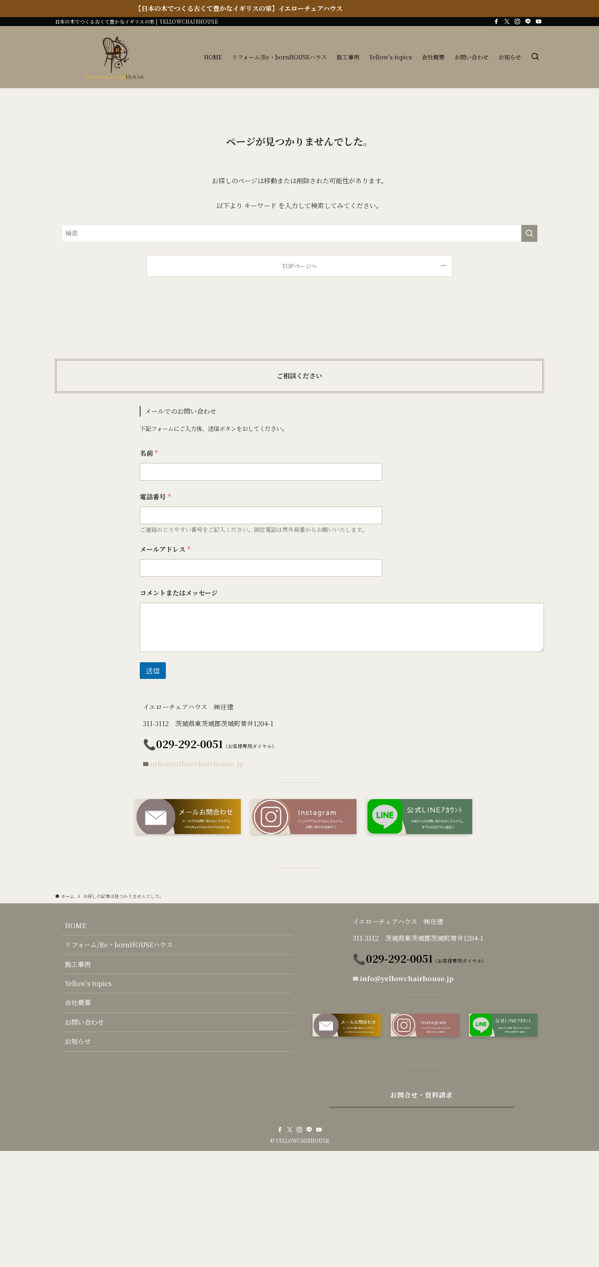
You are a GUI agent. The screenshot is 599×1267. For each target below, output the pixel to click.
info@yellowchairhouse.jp (197, 764)
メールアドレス (165, 549)
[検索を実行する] (529, 233)
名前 (149, 453)
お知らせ (78, 1041)
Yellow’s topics (88, 983)
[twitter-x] (507, 21)
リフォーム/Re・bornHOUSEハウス (119, 944)
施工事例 (78, 964)
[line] (528, 21)
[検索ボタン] (535, 57)
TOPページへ (299, 265)
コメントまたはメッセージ (179, 593)
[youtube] (538, 21)
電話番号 (155, 497)
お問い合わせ (84, 1022)
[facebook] (496, 21)
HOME (75, 925)
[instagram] (517, 21)
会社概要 (78, 1002)
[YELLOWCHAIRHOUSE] (117, 57)
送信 (153, 670)
